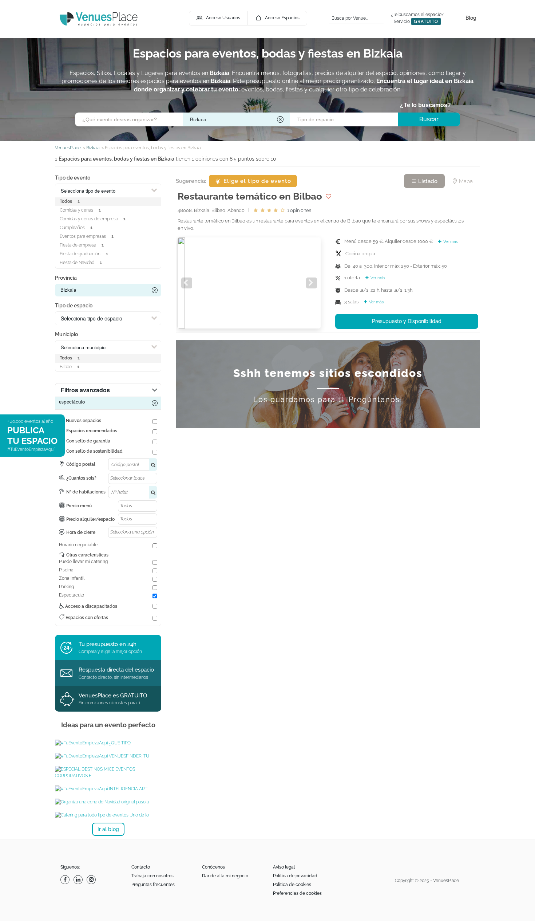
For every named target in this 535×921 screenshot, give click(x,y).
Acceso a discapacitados (90, 606)
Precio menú (79, 505)
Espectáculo (71, 595)
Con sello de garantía (88, 441)
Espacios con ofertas (86, 617)
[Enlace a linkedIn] (79, 879)
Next (311, 283)
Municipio (66, 334)
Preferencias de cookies (297, 893)
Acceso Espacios (282, 17)
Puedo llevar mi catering (83, 561)
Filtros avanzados (85, 390)
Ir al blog (108, 829)
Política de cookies (292, 884)
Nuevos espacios (83, 420)
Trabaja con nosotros (152, 875)
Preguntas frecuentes (153, 884)
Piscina (66, 569)
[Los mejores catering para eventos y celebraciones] (108, 815)
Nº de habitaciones (86, 492)
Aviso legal (284, 867)
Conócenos (213, 867)
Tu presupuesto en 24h (107, 644)
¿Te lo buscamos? (425, 105)
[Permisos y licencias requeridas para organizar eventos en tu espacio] (108, 743)
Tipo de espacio (73, 305)
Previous (186, 283)
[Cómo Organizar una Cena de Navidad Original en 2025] (108, 802)
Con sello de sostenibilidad (94, 451)
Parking (66, 586)
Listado (427, 181)
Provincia (66, 278)
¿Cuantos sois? (81, 478)
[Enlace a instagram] (92, 879)
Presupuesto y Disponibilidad (406, 321)
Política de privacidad (295, 875)
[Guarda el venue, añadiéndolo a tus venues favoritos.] (328, 196)
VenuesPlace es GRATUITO (113, 695)
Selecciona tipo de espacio (91, 318)
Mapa (465, 181)
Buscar (429, 119)
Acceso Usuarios (223, 17)
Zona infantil (71, 578)
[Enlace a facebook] (65, 879)
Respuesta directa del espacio (116, 669)
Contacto (140, 867)
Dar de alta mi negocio (225, 875)
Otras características (87, 555)
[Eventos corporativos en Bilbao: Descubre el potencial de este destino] (108, 772)
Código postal (80, 464)
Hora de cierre (80, 532)
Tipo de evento (72, 178)
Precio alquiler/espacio (90, 519)
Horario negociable (78, 544)
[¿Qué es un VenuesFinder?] (108, 756)
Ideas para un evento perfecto (108, 725)
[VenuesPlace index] (99, 19)
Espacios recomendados (91, 430)
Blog (470, 18)
